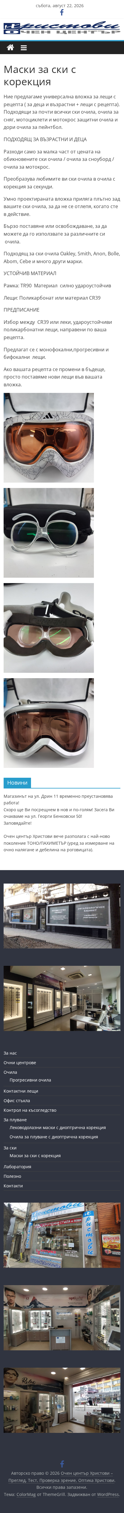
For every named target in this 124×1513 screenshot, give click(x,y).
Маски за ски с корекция (35, 1155)
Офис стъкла (17, 1100)
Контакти (13, 1186)
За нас (10, 1053)
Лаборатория (17, 1166)
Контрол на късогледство (30, 1110)
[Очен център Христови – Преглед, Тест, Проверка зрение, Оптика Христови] (10, 47)
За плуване (15, 1119)
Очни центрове (20, 1062)
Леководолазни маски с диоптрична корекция (58, 1127)
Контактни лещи (21, 1091)
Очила (10, 1072)
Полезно (12, 1176)
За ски (10, 1148)
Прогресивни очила (30, 1080)
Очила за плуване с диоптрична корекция (54, 1137)
